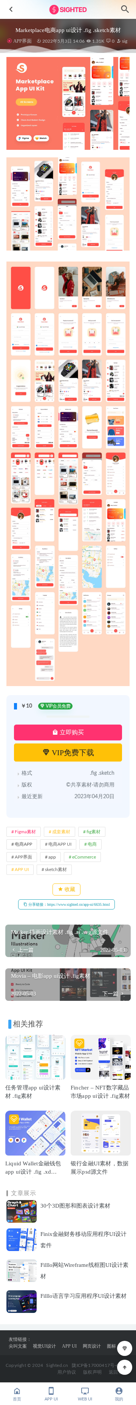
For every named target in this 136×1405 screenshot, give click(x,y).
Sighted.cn (57, 1365)
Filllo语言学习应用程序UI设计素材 (83, 1296)
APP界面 (22, 41)
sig (124, 41)
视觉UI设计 (44, 1346)
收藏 (69, 889)
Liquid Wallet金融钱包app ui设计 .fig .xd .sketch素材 (33, 1171)
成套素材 (61, 831)
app (52, 857)
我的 (119, 1399)
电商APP (23, 844)
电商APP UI (59, 844)
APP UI (22, 869)
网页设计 (92, 1346)
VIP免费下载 (72, 752)
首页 (17, 1399)
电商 (92, 844)
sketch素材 (56, 869)
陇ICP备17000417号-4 (95, 1365)
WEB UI (85, 1399)
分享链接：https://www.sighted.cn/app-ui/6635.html (68, 904)
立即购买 (71, 732)
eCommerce (84, 857)
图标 (111, 1346)
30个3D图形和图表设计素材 (75, 1206)
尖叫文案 (18, 1346)
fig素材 (93, 831)
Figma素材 (25, 831)
